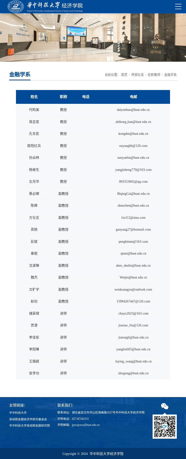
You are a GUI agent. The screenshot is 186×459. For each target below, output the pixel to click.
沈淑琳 (34, 265)
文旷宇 (34, 289)
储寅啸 (34, 313)
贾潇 (34, 325)
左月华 (34, 181)
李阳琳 (34, 349)
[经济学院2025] (45, 6)
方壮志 (34, 217)
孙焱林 (34, 157)
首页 (124, 74)
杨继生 (34, 170)
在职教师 (154, 74)
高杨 (34, 229)
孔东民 (34, 133)
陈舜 (34, 205)
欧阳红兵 (34, 146)
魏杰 (34, 277)
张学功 (34, 373)
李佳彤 (34, 337)
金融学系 (170, 74)
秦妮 (34, 253)
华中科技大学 (18, 412)
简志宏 (34, 122)
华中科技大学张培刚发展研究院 (29, 425)
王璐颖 (34, 361)
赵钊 (34, 301)
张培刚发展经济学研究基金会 (28, 419)
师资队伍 (137, 74)
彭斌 (34, 241)
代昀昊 (34, 110)
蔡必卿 (34, 194)
